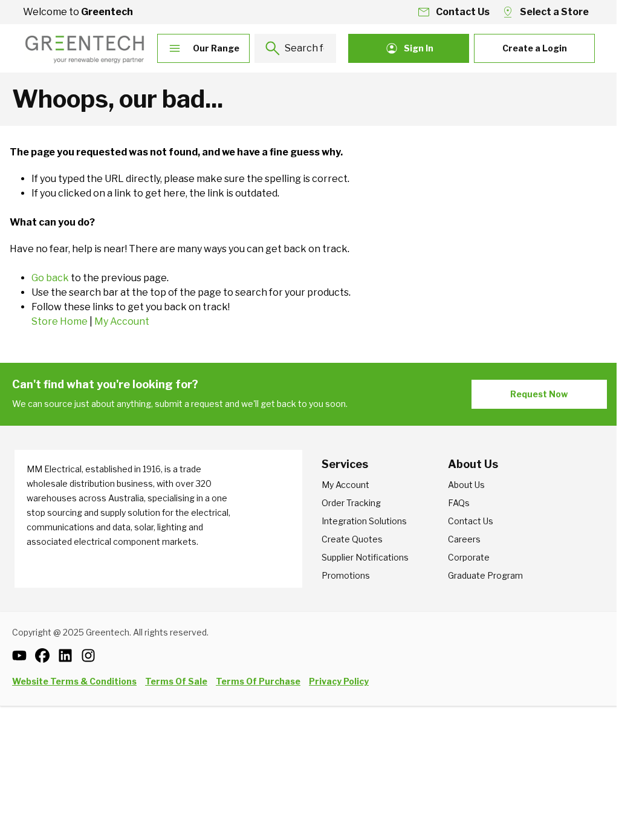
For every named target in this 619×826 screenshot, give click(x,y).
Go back (50, 278)
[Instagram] (92, 655)
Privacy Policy (339, 681)
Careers (464, 539)
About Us (466, 485)
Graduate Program (485, 575)
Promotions (346, 575)
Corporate (469, 557)
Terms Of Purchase (258, 681)
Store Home (59, 321)
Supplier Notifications (365, 557)
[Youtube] (23, 655)
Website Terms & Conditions (74, 681)
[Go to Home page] (84, 48)
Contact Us (470, 521)
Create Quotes (352, 539)
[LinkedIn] (69, 655)
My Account (121, 321)
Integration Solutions (364, 521)
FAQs (459, 503)
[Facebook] (46, 655)
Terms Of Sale (176, 681)
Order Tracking (351, 503)
